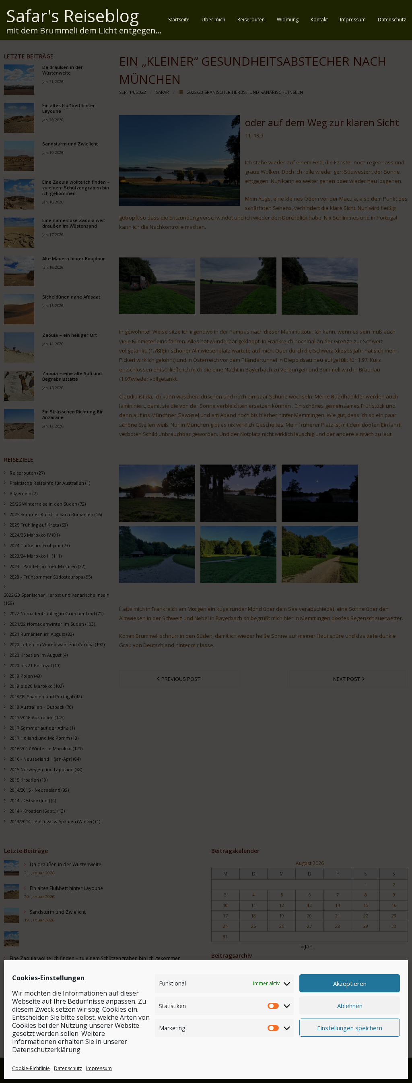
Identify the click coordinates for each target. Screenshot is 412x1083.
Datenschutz (68, 1068)
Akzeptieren (350, 983)
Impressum (99, 1068)
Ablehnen (350, 1006)
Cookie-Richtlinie (31, 1068)
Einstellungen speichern (349, 1028)
